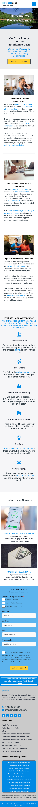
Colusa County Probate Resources (19, 777)
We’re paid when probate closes (18, 448)
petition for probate (22, 192)
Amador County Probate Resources (19, 768)
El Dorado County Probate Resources (19, 785)
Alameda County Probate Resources (19, 762)
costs (17, 350)
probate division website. (14, 145)
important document (20, 189)
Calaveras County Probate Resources (19, 774)
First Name (6, 611)
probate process (24, 372)
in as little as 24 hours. (17, 266)
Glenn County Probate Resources (19, 791)
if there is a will (14, 201)
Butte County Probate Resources (19, 771)
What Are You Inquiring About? (12, 597)
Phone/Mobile (7, 640)
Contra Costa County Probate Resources (19, 780)
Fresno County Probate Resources (19, 788)
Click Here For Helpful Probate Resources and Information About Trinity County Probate (19, 681)
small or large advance (23, 104)
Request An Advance (19, 61)
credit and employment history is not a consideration (19, 212)
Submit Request (19, 668)
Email (4, 630)
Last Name (6, 621)
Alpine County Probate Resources (19, 765)
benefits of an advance (16, 295)
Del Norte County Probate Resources (19, 783)
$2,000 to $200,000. (26, 475)
